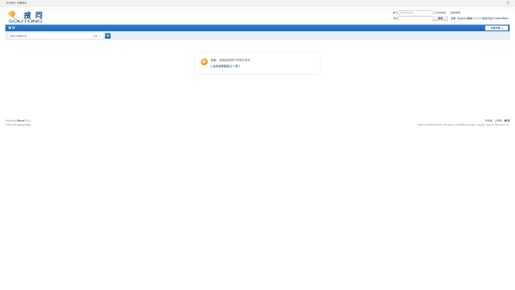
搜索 (95, 36)
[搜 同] (24, 22)
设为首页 (11, 2)
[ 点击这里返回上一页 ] (225, 66)
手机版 (488, 120)
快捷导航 (496, 28)
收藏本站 (22, 2)
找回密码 (455, 12)
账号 (395, 12)
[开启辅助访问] (504, 3)
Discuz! (21, 120)
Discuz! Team (24, 125)
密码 (395, 18)
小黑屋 (498, 120)
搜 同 (11, 27)
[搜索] (107, 36)
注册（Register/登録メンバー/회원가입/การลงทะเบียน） (480, 18)
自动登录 (441, 12)
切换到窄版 (507, 3)
